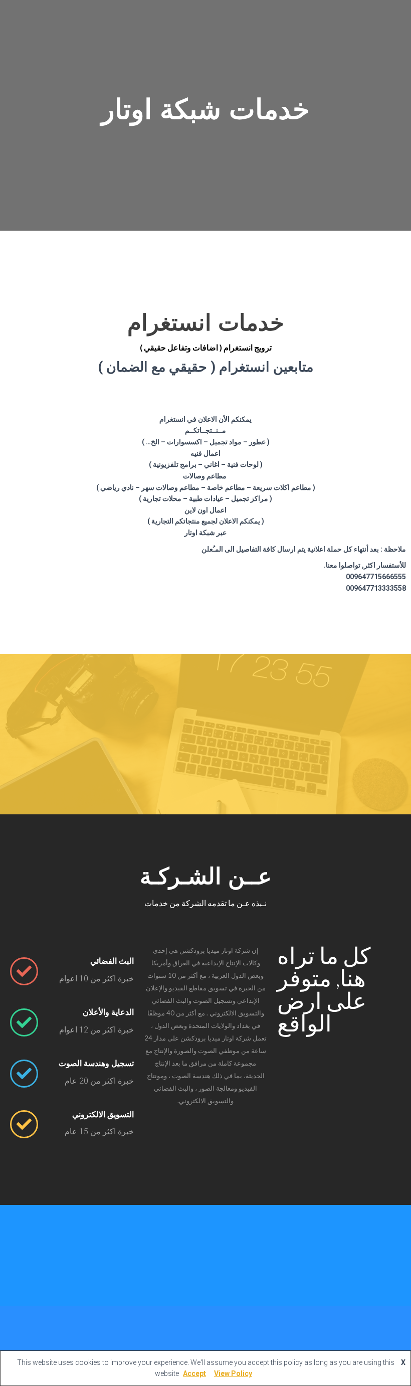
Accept (194, 1373)
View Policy (233, 1373)
